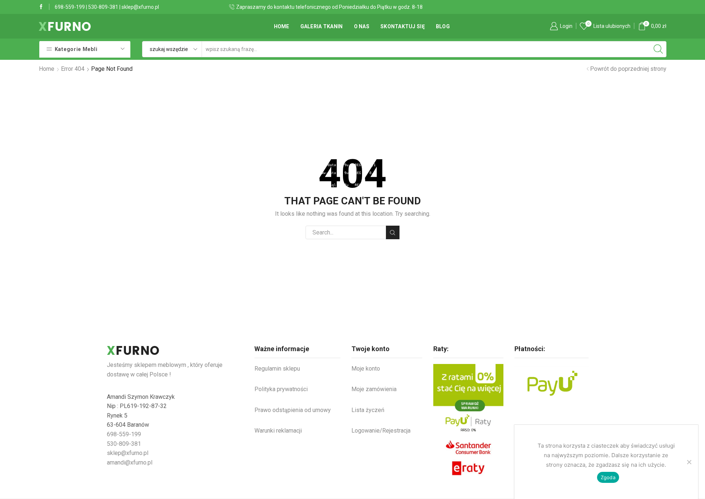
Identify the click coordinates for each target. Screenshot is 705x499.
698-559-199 (70, 7)
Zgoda (608, 477)
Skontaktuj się (402, 26)
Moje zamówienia (374, 389)
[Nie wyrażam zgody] (689, 462)
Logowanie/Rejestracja (381, 430)
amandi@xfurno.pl (129, 462)
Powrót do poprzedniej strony (628, 68)
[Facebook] (41, 7)
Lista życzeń (367, 410)
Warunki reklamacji (278, 430)
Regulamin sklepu (277, 368)
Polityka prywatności (281, 389)
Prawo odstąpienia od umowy (292, 410)
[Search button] (658, 49)
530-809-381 (103, 7)
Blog (443, 26)
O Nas (361, 26)
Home (281, 26)
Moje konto (365, 368)
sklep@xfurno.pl (140, 7)
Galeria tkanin (321, 26)
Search (393, 232)
